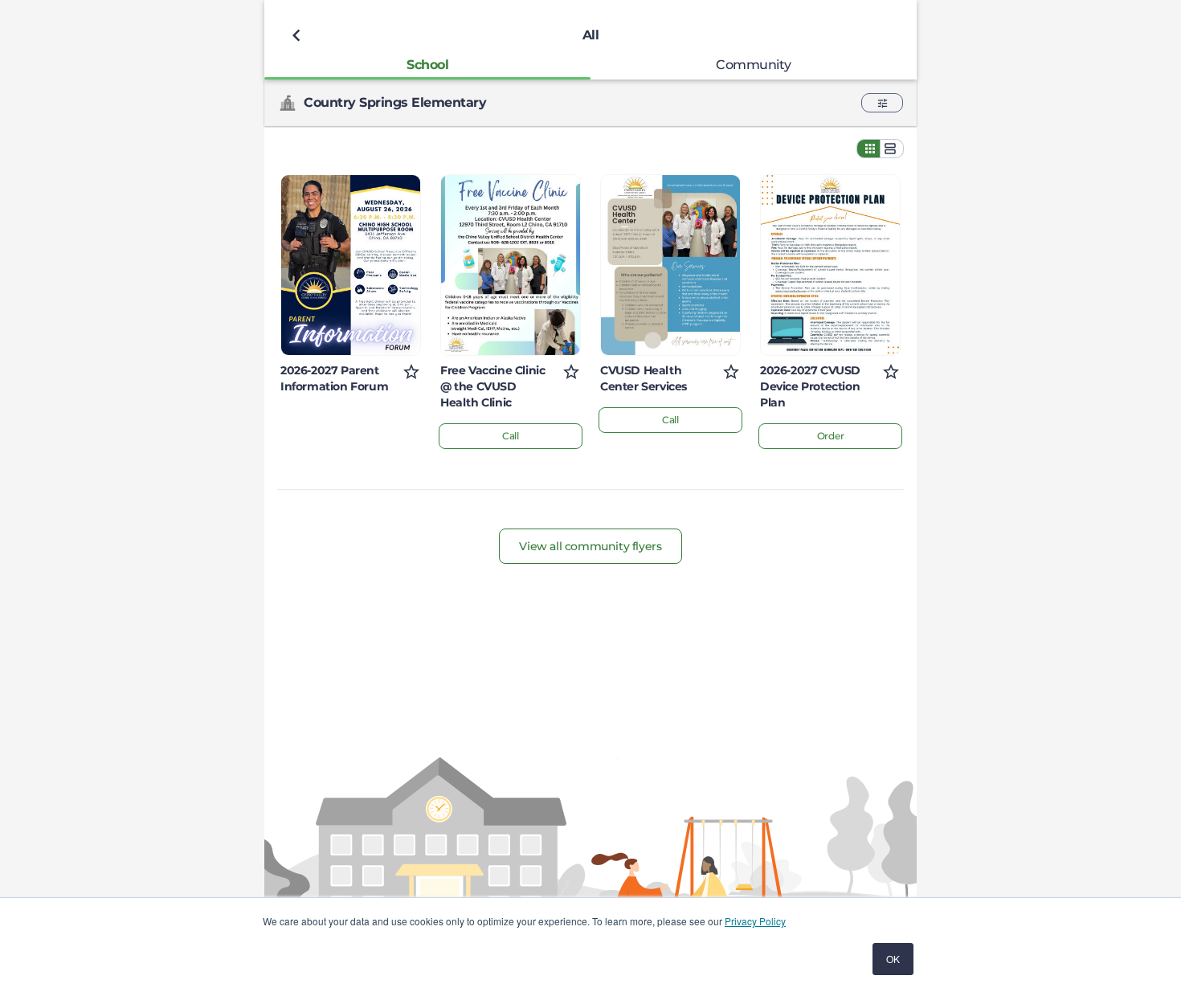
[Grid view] (868, 148)
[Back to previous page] (296, 35)
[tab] (427, 64)
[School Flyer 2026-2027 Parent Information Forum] (350, 265)
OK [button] (893, 958)
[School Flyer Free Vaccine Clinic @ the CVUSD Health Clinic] (510, 265)
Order (830, 436)
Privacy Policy (755, 921)
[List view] (892, 148)
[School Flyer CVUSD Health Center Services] (670, 265)
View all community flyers (590, 546)
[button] (882, 102)
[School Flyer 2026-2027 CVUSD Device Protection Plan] (830, 265)
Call (510, 436)
